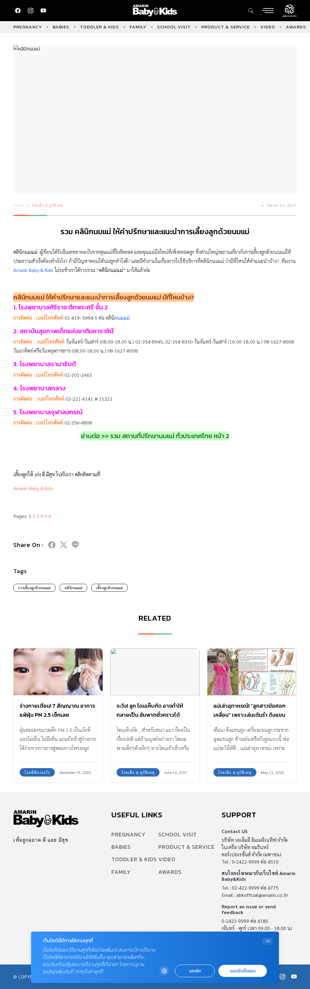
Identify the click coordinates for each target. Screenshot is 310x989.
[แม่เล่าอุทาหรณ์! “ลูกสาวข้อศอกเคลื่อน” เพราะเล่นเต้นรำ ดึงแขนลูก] (251, 671)
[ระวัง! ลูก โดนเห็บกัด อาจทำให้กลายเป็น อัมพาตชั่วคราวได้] (155, 671)
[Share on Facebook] (51, 544)
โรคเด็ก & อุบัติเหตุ (47, 205)
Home (18, 205)
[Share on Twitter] (63, 544)
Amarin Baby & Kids (33, 270)
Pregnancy (27, 26)
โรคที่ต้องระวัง (37, 772)
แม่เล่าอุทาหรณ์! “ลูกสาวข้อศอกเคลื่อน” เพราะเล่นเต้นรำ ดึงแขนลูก (249, 715)
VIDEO (267, 26)
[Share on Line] (75, 544)
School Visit (174, 26)
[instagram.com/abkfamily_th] (30, 10)
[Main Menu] (268, 10)
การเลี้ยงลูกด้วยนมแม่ (34, 587)
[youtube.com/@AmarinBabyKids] (43, 10)
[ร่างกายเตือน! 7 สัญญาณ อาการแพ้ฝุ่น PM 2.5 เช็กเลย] (58, 671)
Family (138, 26)
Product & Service (225, 26)
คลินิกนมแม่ (73, 587)
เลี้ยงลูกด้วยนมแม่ (109, 587)
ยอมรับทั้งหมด (243, 971)
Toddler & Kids (99, 26)
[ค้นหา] (250, 10)
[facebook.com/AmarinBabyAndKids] (17, 10)
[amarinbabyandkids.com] (155, 10)
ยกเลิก (195, 971)
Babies (61, 26)
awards (296, 26)
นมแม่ (123, 318)
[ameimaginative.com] (289, 10)
